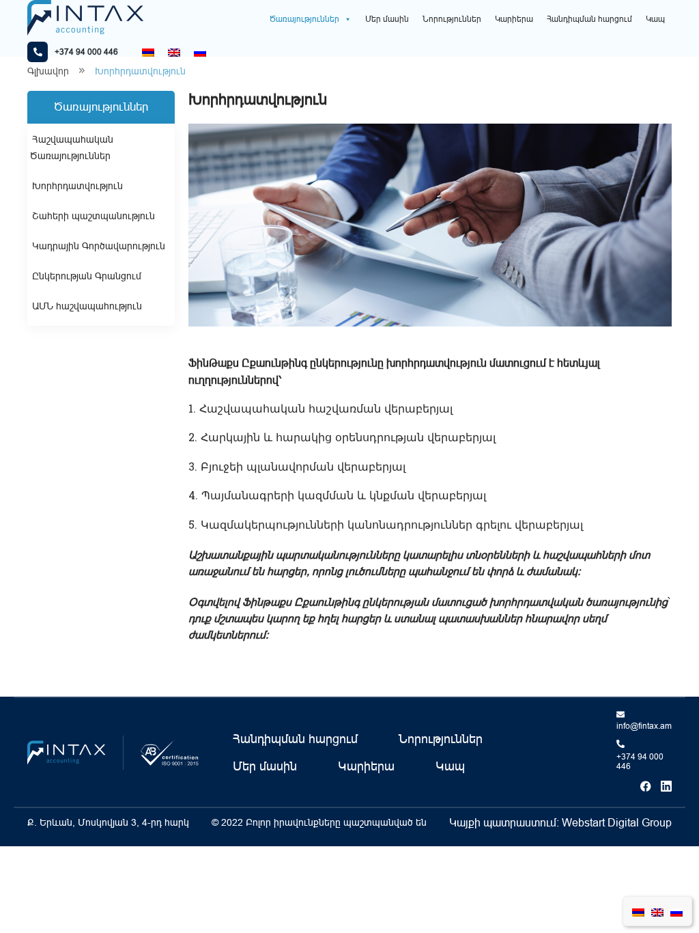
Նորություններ (452, 19)
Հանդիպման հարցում (589, 19)
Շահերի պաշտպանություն (93, 215)
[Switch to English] (174, 52)
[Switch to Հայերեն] (148, 52)
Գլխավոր (48, 71)
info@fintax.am (644, 726)
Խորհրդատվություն (77, 185)
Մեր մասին (387, 19)
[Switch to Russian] (200, 52)
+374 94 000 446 (640, 761)
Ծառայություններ (304, 19)
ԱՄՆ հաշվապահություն (87, 306)
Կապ (655, 19)
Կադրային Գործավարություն (98, 245)
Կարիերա (514, 19)
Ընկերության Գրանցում (86, 275)
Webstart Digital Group (617, 822)
